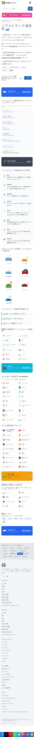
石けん (6, 354)
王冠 (21, 444)
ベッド (22, 354)
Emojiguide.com (5, 20)
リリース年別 (6, 674)
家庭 (19, 20)
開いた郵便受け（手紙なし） (8, 430)
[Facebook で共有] (2, 734)
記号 (3, 592)
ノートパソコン (8, 501)
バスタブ (22, 336)
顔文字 (4, 685)
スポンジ (22, 359)
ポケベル (22, 449)
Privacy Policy (6, 701)
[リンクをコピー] (28, 734)
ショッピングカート (8, 345)
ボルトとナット (8, 462)
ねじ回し (22, 462)
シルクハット (8, 444)
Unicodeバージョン (8, 677)
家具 (16, 518)
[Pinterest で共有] (10, 734)
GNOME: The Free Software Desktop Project (15, 712)
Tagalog (24, 556)
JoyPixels (4, 658)
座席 (5, 497)
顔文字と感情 (6, 626)
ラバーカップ (8, 419)
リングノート (24, 435)
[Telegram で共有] (19, 734)
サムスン (4, 656)
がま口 (22, 430)
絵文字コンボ (6, 669)
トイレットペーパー (24, 405)
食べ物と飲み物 (6, 603)
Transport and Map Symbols (11, 153)
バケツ (22, 387)
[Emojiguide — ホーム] (3, 565)
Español (12, 548)
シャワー (6, 336)
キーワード (5, 671)
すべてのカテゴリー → (8, 635)
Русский (5, 553)
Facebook (5, 648)
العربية (5, 556)
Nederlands (13, 551)
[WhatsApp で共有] (15, 734)
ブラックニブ (8, 458)
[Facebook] (3, 576)
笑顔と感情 (5, 597)
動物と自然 (5, 600)
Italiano (5, 551)
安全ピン (22, 345)
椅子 (21, 392)
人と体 (4, 583)
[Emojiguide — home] (9, 2)
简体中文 (13, 553)
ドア (21, 340)
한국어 (27, 553)
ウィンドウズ (6, 650)
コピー (27, 78)
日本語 (20, 553)
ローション (7, 350)
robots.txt (12, 723)
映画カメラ (23, 458)
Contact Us (5, 709)
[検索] (30, 9)
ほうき (22, 415)
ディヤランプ (24, 497)
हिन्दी (10, 556)
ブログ (4, 682)
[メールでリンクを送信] (32, 734)
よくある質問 (6, 688)
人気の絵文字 (6, 680)
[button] (17, 111)
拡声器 (6, 440)
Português (22, 551)
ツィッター (5, 653)
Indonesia (17, 556)
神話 (4, 518)
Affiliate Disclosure (7, 703)
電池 (21, 453)
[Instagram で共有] (23, 734)
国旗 (3, 586)
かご (21, 350)
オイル (10, 518)
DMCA (4, 706)
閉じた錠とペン (24, 440)
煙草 (5, 506)
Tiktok (3, 661)
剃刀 (5, 401)
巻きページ (7, 467)
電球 (5, 453)
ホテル (23, 67)
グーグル (4, 645)
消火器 (6, 359)
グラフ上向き (8, 449)
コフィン (22, 501)
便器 (5, 340)
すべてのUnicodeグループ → (10, 605)
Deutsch (19, 548)
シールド (6, 435)
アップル (4, 642)
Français (26, 548)
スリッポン (28, 518)
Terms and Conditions (8, 698)
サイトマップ (5, 723)
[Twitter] (7, 576)
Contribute (5, 695)
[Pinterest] (10, 576)
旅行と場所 (5, 594)
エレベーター (8, 410)
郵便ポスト (23, 467)
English (5, 548)
